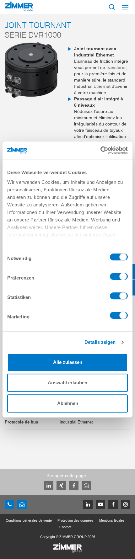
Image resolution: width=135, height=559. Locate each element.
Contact (65, 527)
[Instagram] (125, 504)
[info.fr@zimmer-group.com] (22, 504)
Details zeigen (100, 342)
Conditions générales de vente (29, 520)
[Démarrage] (19, 6)
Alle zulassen (67, 362)
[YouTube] (100, 504)
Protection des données (75, 520)
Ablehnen (67, 403)
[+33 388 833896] (9, 504)
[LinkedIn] (48, 485)
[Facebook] (73, 485)
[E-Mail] (86, 485)
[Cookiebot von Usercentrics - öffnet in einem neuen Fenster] (100, 150)
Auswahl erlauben (67, 382)
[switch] (119, 278)
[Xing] (61, 485)
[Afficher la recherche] (111, 7)
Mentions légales (112, 520)
